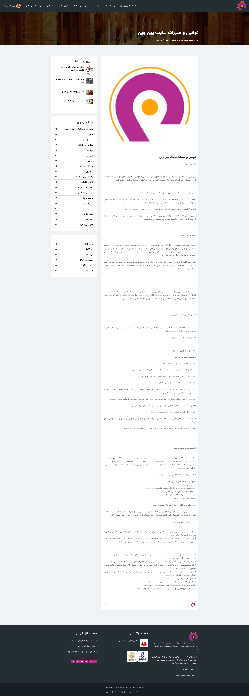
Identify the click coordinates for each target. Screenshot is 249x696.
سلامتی (132, 691)
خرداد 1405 (88, 254)
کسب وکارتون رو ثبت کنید (82, 5)
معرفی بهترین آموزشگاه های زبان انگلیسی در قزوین (72, 68)
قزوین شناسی (87, 161)
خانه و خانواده (87, 182)
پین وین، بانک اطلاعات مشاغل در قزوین (185, 40)
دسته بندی (88, 214)
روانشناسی (110, 691)
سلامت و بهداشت (85, 187)
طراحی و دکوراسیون (85, 192)
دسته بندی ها (50, 5)
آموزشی (90, 155)
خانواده (140, 691)
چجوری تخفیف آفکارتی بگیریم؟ (127, 640)
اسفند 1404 (88, 270)
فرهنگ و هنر (87, 198)
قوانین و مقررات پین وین (86, 646)
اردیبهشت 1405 (86, 260)
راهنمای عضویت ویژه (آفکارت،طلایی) (81, 651)
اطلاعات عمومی (86, 166)
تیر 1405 (89, 249)
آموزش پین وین (86, 224)
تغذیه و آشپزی (87, 139)
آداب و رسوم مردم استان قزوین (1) (71, 91)
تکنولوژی (89, 171)
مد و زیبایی (88, 203)
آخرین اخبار (63, 5)
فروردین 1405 (87, 265)
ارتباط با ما (27, 5)
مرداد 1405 (88, 244)
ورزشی (90, 208)
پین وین (159, 40)
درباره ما (38, 5)
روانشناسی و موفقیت (84, 176)
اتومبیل (90, 150)
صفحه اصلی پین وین (127, 5)
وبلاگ (167, 40)
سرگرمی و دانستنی (85, 145)
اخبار (91, 134)
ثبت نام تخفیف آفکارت (106, 5)
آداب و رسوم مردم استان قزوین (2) (71, 100)
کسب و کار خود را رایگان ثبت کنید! (82, 640)
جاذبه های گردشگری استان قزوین (78, 129)
